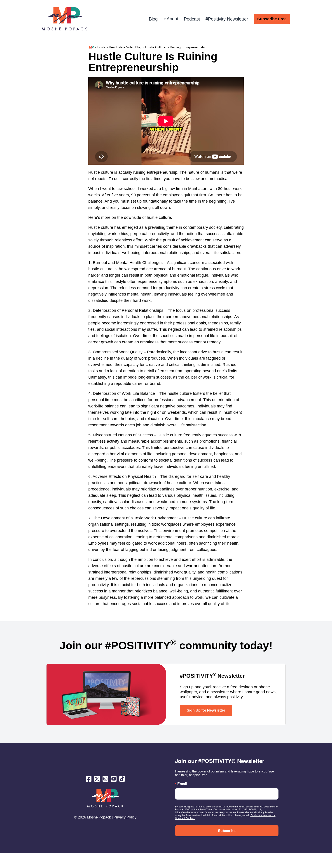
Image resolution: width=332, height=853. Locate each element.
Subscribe (227, 830)
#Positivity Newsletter (227, 18)
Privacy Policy (125, 817)
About (172, 18)
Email (182, 784)
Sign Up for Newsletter (206, 710)
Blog (153, 18)
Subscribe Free (272, 19)
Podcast (192, 18)
